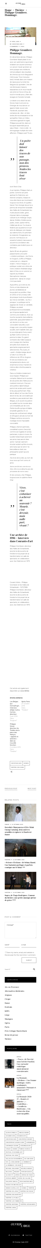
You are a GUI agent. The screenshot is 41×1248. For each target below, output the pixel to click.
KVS (7, 1162)
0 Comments (14, 46)
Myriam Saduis (26, 1171)
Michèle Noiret (26, 1168)
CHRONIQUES (30, 1142)
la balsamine (15, 1162)
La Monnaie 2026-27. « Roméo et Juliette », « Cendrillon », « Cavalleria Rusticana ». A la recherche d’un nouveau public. (24, 1105)
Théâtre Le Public (12, 1197)
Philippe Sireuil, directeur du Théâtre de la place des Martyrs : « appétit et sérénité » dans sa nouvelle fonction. (14, 734)
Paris (7, 1027)
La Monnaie (26, 1162)
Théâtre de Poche (26, 1191)
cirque (8, 1149)
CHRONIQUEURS (25, 1145)
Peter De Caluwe (24, 1178)
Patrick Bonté (11, 1178)
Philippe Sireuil (12, 1181)
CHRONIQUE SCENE (12, 1145)
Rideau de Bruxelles (13, 1184)
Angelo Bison (24, 1132)
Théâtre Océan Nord (27, 1204)
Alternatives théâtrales (14, 991)
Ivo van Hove (28, 1158)
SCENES (26, 763)
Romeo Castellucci (12, 1188)
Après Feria (25, 702)
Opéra (7, 1023)
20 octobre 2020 (18, 892)
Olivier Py (9, 1175)
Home (8, 10)
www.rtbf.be (24, 691)
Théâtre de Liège (12, 1191)
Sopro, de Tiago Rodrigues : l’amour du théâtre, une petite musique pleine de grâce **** (20, 897)
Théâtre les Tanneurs (14, 1201)
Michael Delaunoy (12, 1168)
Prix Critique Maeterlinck (16, 1031)
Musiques (9, 1019)
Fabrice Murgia (24, 1149)
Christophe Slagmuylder (15, 1142)
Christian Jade (17, 44)
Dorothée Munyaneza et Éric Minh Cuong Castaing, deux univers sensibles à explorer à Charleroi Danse (19, 831)
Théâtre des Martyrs (13, 1194)
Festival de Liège (12, 1155)
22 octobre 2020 (17, 824)
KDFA (7, 1011)
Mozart (16, 1171)
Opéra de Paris (27, 1175)
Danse (7, 824)
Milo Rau (9, 1171)
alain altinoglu (11, 1132)
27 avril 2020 (14, 41)
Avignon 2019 (21, 1136)
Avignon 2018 (10, 1136)
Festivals (8, 1007)
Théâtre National (12, 1204)
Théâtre (19, 10)
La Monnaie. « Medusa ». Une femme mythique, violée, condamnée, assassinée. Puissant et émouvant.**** (26, 1084)
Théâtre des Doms (17, 767)
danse (15, 1149)
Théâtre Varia (11, 1207)
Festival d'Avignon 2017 (14, 1152)
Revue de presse (11, 1035)
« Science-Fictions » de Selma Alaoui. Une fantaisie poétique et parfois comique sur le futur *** (20, 864)
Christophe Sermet (25, 1139)
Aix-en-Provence (12, 987)
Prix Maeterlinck (26, 1181)
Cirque (8, 999)
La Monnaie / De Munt (13, 1165)
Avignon (8, 995)
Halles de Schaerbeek (14, 1158)
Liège (7, 1015)
